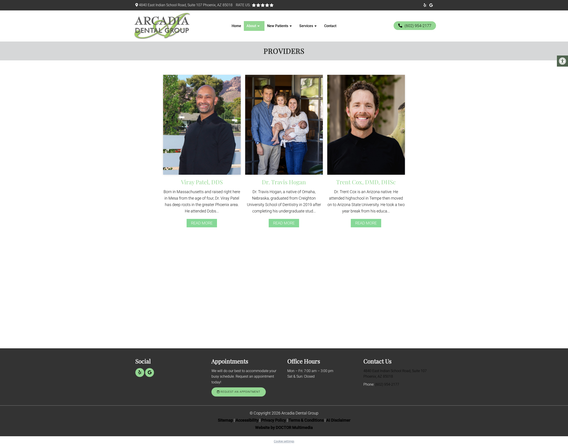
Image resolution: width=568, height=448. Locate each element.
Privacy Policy (274, 420)
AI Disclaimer (338, 420)
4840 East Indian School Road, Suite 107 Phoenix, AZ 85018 (186, 5)
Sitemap (225, 420)
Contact (330, 26)
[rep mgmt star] (272, 5)
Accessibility (247, 420)
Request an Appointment (240, 391)
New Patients (277, 26)
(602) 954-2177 (417, 25)
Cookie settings (284, 441)
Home (236, 26)
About (251, 26)
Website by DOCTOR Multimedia (284, 427)
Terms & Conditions (307, 420)
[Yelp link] (425, 5)
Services (306, 26)
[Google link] (431, 5)
